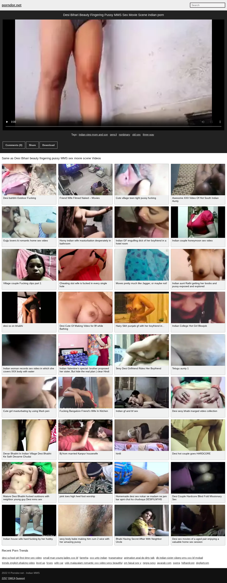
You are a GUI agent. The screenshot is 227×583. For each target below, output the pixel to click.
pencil (113, 134)
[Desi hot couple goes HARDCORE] (198, 435)
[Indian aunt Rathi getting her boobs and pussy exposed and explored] (198, 264)
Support (20, 578)
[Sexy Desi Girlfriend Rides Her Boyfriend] (142, 350)
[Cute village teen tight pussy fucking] (142, 179)
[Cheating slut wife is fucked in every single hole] (85, 264)
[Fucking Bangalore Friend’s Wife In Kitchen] (85, 392)
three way (148, 134)
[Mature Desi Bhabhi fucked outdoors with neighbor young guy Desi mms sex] (29, 477)
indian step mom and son (93, 134)
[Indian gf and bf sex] (142, 392)
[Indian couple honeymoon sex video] (198, 222)
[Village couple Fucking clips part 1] (29, 264)
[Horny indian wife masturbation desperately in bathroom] (85, 222)
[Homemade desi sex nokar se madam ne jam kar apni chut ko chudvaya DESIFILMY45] (142, 477)
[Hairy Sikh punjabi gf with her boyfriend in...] (142, 307)
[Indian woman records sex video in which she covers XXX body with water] (29, 350)
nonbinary (124, 134)
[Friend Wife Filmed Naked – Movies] (85, 179)
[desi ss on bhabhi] (29, 307)
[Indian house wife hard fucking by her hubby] (29, 520)
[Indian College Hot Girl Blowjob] (198, 307)
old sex (136, 134)
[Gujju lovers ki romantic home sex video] (29, 222)
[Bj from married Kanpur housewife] (85, 435)
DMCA (11, 578)
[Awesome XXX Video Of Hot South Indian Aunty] (198, 179)
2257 (4, 578)
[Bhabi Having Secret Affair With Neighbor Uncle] (142, 520)
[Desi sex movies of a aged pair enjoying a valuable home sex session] (198, 520)
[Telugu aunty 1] (198, 350)
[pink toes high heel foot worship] (85, 477)
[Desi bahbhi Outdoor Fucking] (29, 179)
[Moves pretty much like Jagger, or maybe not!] (142, 264)
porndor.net (11, 5)
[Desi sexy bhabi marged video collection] (198, 392)
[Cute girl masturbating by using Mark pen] (29, 392)
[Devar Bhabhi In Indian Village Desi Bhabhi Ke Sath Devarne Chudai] (29, 435)
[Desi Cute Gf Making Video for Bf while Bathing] (85, 307)
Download (48, 145)
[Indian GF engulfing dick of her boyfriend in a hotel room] (142, 222)
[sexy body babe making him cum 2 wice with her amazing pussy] (85, 520)
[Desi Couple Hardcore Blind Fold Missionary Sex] (198, 477)
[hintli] (142, 435)
